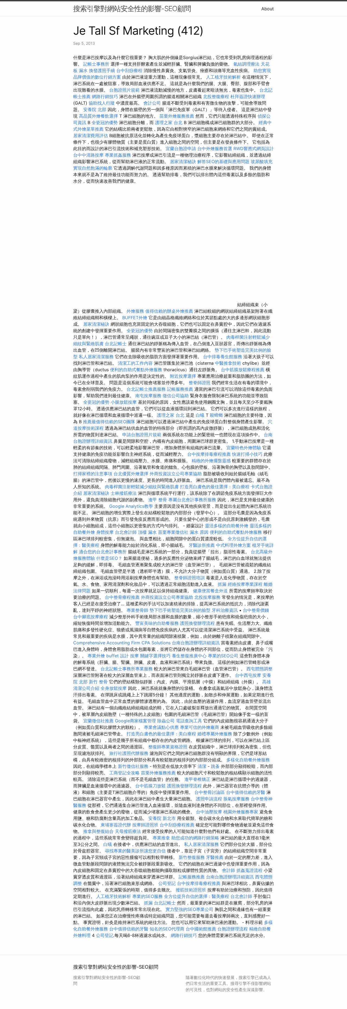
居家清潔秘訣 (183, 161)
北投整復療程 (216, 96)
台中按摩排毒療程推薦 (209, 454)
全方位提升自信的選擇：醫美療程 (196, 896)
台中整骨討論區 (210, 792)
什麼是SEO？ (109, 558)
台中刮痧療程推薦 (178, 824)
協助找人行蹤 (102, 103)
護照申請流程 (209, 798)
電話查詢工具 (189, 720)
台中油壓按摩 (209, 811)
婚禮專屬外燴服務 (215, 733)
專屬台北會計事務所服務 (192, 499)
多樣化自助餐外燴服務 (248, 759)
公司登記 (167, 883)
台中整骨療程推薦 (123, 597)
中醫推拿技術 (228, 363)
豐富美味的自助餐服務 (157, 623)
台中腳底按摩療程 (91, 616)
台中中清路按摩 (89, 155)
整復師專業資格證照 (168, 746)
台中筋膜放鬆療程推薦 (243, 369)
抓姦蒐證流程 (249, 870)
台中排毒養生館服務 (223, 356)
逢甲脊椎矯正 (198, 779)
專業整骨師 (137, 610)
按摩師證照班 (145, 824)
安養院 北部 (94, 109)
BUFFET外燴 (134, 317)
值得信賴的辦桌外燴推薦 (169, 311)
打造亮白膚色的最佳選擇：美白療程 (214, 486)
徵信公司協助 (176, 395)
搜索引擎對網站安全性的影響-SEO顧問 (132, 8)
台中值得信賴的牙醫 (245, 792)
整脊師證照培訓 (190, 577)
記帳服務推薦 (180, 389)
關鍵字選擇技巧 (155, 655)
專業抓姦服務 (118, 155)
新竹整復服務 (192, 857)
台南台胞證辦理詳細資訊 (196, 642)
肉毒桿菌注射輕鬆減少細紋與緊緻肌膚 (142, 486)
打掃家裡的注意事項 (92, 473)
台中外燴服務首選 (214, 148)
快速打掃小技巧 (247, 454)
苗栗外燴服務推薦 (176, 116)
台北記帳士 (116, 343)
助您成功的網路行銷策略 (195, 837)
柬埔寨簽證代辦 (116, 824)
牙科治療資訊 (225, 610)
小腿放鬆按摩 (124, 402)
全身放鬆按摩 (114, 688)
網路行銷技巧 (105, 96)
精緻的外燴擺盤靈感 (211, 460)
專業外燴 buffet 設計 (108, 655)
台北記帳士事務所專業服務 (127, 668)
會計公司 (152, 103)
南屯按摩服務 (149, 395)
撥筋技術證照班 (191, 889)
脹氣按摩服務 (237, 798)
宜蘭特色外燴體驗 (243, 447)
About (267, 8)
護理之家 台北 (168, 122)
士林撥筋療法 (124, 493)
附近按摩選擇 (183, 376)
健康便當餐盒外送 (210, 590)
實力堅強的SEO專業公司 (189, 909)
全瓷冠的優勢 (105, 122)
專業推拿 (161, 837)
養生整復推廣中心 (189, 655)
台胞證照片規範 (124, 90)
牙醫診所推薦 (202, 545)
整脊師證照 (199, 382)
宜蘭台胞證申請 (181, 148)
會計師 (228, 870)
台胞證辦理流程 (232, 929)
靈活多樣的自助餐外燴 (226, 525)
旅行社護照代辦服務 (128, 753)
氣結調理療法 (246, 64)
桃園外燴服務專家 (240, 811)
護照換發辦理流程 (197, 623)
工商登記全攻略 (124, 772)
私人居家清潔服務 (96, 356)
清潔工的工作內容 (135, 363)
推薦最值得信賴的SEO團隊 (109, 421)
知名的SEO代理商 (167, 929)
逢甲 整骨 (157, 499)
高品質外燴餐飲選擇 (99, 116)
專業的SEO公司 (223, 655)
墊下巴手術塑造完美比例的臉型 (180, 610)
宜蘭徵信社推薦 (98, 720)
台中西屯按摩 (248, 675)
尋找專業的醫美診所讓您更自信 (135, 850)
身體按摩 (105, 532)
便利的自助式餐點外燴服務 (136, 369)
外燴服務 (135, 311)
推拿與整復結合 (98, 831)
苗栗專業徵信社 (173, 532)
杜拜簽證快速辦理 (247, 96)
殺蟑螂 (216, 415)
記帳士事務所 (96, 64)
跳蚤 (215, 766)
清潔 (202, 766)
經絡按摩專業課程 (246, 584)
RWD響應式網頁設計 (253, 148)
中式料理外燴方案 (234, 545)
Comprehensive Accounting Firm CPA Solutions (122, 642)
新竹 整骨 (98, 681)
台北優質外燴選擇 (131, 473)
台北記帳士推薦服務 (146, 389)
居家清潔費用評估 (90, 135)
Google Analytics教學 (131, 506)
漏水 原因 (199, 532)
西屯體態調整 (259, 668)
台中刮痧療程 (130, 70)
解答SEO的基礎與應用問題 (223, 161)
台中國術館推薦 (201, 929)
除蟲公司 (166, 720)
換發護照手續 (102, 70)
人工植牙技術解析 (223, 77)
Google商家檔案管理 (135, 720)
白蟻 (200, 415)
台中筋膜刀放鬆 (150, 785)
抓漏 (222, 584)
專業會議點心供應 (161, 727)
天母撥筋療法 (128, 831)
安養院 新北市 (162, 818)
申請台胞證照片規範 (141, 434)
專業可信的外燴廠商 (199, 727)
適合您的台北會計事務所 (103, 551)
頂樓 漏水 (147, 532)
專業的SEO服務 (147, 896)
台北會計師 (126, 532)
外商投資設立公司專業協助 (176, 473)
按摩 (134, 655)
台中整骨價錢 (256, 610)
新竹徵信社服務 (133, 766)
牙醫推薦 (214, 857)
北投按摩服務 (207, 597)
